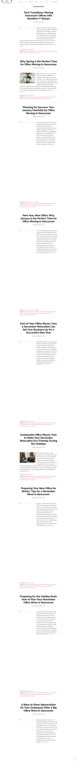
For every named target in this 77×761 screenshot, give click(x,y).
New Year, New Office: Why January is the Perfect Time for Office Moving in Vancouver (38, 218)
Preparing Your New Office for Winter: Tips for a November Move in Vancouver (38, 491)
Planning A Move (27, 98)
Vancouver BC (26, 52)
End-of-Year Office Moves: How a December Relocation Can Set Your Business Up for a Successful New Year (38, 328)
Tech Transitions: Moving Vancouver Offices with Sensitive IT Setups (38, 15)
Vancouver (43, 205)
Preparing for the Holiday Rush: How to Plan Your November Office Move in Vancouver (38, 599)
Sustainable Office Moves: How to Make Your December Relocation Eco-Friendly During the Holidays (38, 439)
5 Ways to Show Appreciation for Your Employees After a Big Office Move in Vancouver (38, 707)
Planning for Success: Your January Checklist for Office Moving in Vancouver (38, 110)
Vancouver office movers (35, 52)
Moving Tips (28, 49)
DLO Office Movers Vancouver (7, 2)
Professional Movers (36, 98)
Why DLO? (33, 206)
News (32, 49)
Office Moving (48, 51)
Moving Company (49, 97)
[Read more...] (51, 144)
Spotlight (36, 201)
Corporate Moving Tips (39, 51)
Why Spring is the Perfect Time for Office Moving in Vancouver (38, 63)
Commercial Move (30, 51)
